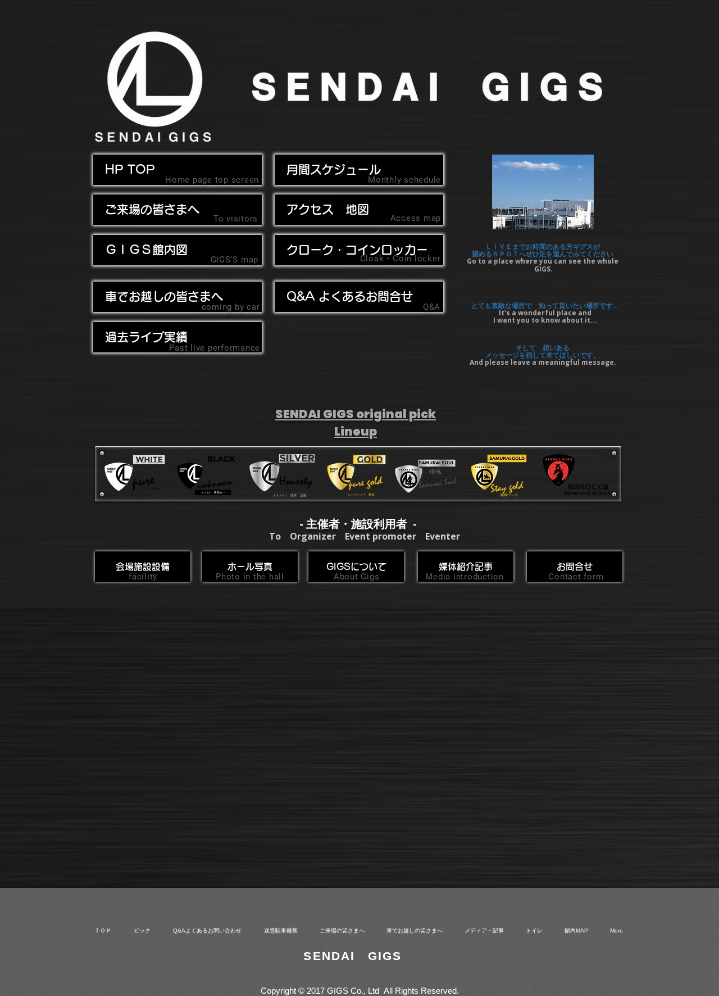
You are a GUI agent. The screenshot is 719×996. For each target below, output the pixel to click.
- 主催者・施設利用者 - (358, 523)
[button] (177, 297)
